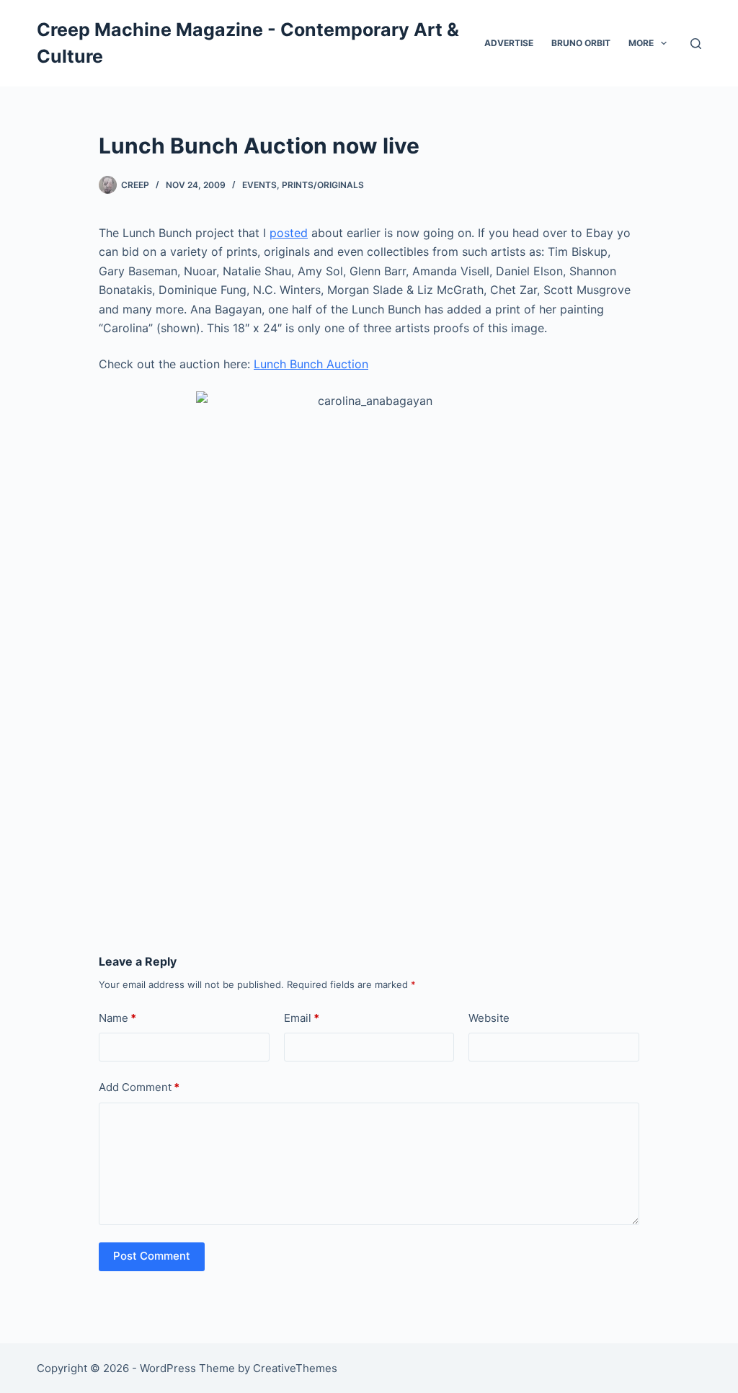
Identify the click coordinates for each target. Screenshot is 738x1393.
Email (301, 1018)
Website (489, 1018)
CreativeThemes (295, 1368)
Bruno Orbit (580, 42)
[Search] (695, 43)
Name (117, 1018)
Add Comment (139, 1087)
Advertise (508, 42)
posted (289, 233)
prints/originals (323, 184)
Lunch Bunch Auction (311, 364)
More (641, 42)
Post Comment (151, 1256)
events (259, 184)
